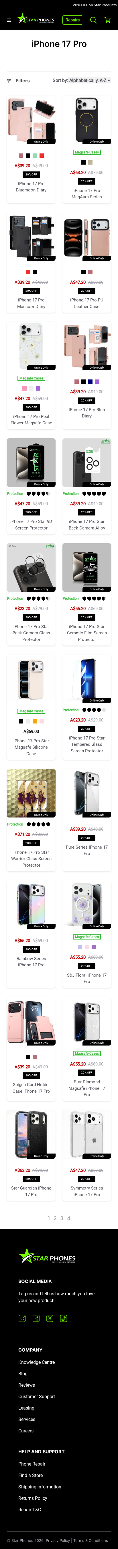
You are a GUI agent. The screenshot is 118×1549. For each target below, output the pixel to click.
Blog (22, 1373)
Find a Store (30, 1475)
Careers (26, 1431)
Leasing (26, 1408)
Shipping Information (39, 1487)
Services (26, 1419)
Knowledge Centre (36, 1362)
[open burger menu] (9, 20)
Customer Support (36, 1396)
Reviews (26, 1385)
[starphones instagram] (22, 1318)
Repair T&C (29, 1509)
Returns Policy (32, 1498)
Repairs (73, 20)
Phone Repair (31, 1464)
